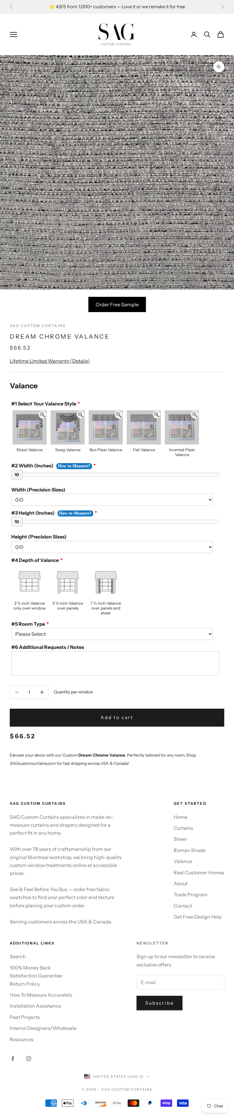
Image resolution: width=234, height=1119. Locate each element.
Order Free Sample (117, 304)
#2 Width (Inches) (32, 465)
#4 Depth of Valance (35, 560)
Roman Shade (190, 850)
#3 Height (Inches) (33, 513)
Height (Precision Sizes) (38, 537)
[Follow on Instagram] (29, 1059)
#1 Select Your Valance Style (43, 404)
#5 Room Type (28, 624)
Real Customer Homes (199, 872)
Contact (183, 906)
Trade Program (190, 894)
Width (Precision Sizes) (38, 490)
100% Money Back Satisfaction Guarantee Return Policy (36, 976)
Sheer (180, 839)
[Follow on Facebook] (13, 1059)
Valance (183, 861)
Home (180, 817)
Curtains (183, 828)
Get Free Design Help (198, 917)
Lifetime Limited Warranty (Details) (50, 361)
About (181, 883)
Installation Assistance (35, 1006)
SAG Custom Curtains (38, 325)
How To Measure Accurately (41, 995)
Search (18, 956)
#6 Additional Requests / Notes (47, 647)
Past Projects (25, 1017)
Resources (22, 1039)
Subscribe (159, 1003)
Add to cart (117, 717)
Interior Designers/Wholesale (43, 1028)
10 (17, 474)
